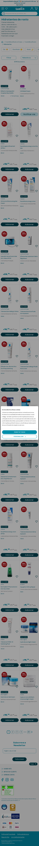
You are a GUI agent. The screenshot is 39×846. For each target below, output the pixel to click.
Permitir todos (19, 432)
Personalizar (18, 436)
